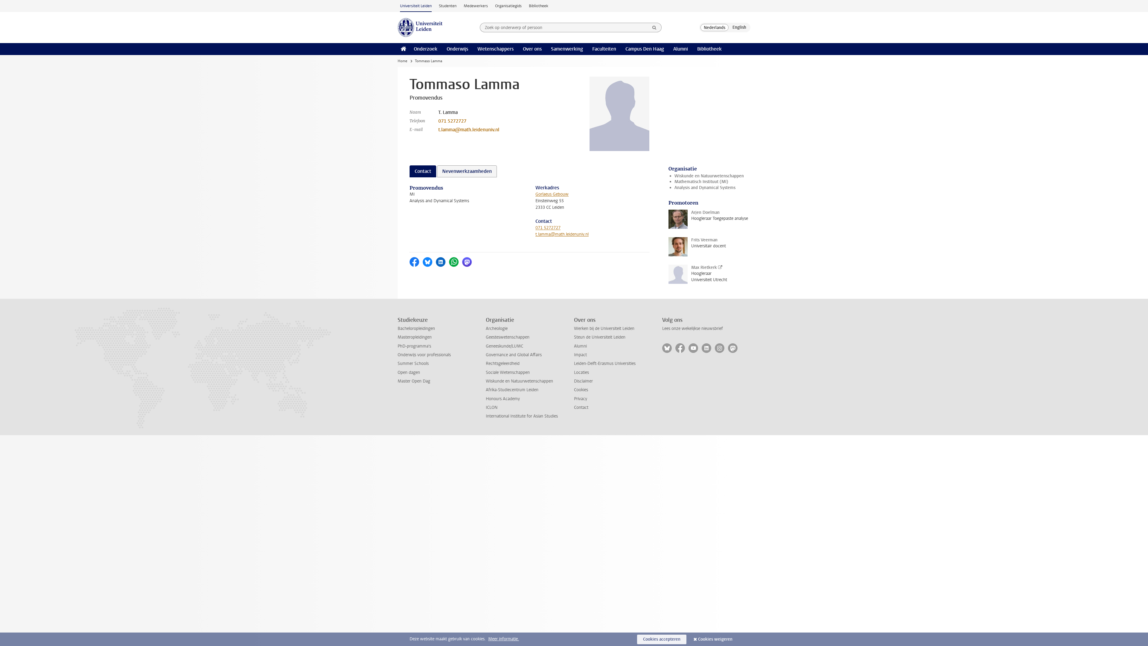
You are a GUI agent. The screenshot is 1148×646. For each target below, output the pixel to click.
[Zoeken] (654, 27)
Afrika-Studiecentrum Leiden (512, 390)
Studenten (448, 5)
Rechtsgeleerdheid (503, 363)
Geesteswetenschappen (507, 337)
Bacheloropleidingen (416, 328)
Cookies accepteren (661, 639)
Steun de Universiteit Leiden (599, 337)
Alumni (680, 49)
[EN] (739, 27)
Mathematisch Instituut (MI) (701, 182)
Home (402, 61)
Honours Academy (503, 399)
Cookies (581, 390)
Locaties (581, 372)
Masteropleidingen (415, 337)
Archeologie (497, 328)
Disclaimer (583, 381)
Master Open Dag (414, 381)
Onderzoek (425, 49)
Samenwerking (567, 49)
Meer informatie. (503, 639)
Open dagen (409, 372)
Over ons (532, 49)
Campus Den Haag (644, 49)
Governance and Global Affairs (514, 355)
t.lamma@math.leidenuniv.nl (468, 130)
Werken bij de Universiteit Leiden (604, 328)
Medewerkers (476, 5)
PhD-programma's (414, 346)
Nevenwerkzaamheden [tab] (467, 171)
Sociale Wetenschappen (508, 372)
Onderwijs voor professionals (424, 355)
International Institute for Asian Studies (522, 416)
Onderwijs (457, 49)
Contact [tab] (423, 171)
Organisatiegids (508, 5)
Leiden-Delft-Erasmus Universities (605, 363)
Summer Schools (413, 363)
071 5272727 (452, 121)
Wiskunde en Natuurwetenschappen (709, 176)
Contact (581, 407)
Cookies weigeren (715, 639)
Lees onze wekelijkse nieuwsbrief (692, 328)
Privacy (580, 399)
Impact (580, 355)
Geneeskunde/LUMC (504, 346)
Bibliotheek (538, 5)
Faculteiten (604, 49)
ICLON (491, 407)
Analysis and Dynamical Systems (704, 188)
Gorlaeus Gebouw (552, 194)
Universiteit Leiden (416, 5)
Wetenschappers (495, 49)
